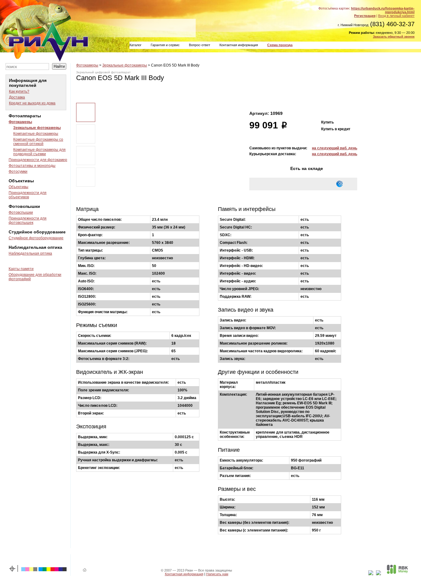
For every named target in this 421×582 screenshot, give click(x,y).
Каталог (135, 45)
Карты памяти (21, 269)
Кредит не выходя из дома (32, 103)
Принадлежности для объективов (28, 195)
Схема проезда (279, 45)
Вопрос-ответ (199, 45)
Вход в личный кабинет (396, 16)
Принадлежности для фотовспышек (28, 220)
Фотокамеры (20, 122)
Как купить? (19, 91)
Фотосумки (18, 171)
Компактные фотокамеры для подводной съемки (39, 152)
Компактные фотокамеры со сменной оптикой (38, 141)
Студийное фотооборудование (36, 238)
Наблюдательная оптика (30, 253)
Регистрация (364, 16)
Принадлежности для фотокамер (38, 160)
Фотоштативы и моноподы (32, 166)
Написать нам (217, 574)
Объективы (18, 187)
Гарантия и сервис (165, 45)
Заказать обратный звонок (394, 36)
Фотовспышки (21, 212)
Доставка (17, 97)
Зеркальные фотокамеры (37, 128)
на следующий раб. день (334, 148)
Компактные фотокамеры (35, 133)
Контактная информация (238, 45)
